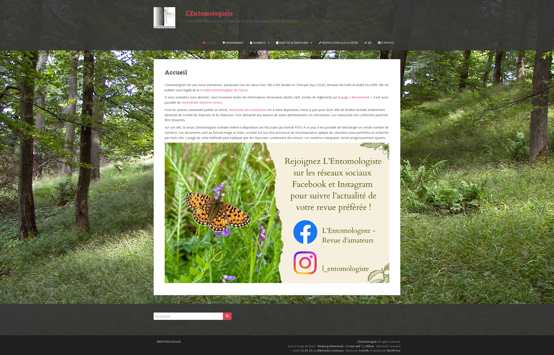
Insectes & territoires (293, 43)
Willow (370, 346)
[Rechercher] (227, 316)
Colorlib (364, 350)
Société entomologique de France (224, 90)
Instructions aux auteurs (339, 43)
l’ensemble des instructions (248, 110)
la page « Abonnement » (355, 97)
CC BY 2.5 (306, 350)
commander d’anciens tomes (201, 102)
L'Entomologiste (209, 13)
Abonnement (234, 43)
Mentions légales (169, 342)
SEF (369, 43)
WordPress (393, 350)
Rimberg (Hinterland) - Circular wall (339, 346)
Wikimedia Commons (330, 350)
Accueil (210, 43)
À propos (387, 43)
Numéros (259, 43)
